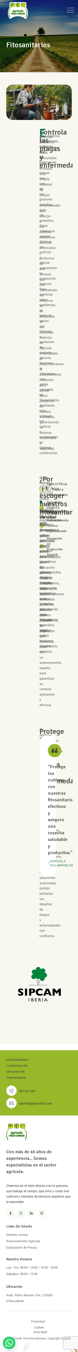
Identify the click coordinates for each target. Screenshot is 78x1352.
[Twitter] (21, 1213)
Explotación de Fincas (21, 1247)
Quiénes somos (17, 1235)
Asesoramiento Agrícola (23, 1241)
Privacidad (38, 1321)
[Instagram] (41, 1213)
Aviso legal (40, 1332)
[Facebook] (10, 1213)
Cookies (39, 1327)
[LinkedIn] (31, 1213)
